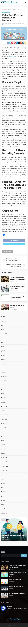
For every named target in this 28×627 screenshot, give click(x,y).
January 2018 (4, 457)
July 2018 (3, 432)
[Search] (25, 2)
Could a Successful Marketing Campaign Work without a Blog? (17, 278)
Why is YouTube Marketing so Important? (17, 306)
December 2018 (4, 410)
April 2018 (3, 445)
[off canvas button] (21, 2)
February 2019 (4, 402)
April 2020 (3, 351)
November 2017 (4, 466)
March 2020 (3, 355)
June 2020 (3, 342)
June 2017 (3, 487)
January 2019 (4, 406)
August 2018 (3, 428)
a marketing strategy (11, 56)
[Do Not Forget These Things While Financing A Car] (14, 529)
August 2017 (3, 479)
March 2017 (3, 500)
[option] (14, 529)
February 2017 (4, 504)
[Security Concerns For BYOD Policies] (4, 595)
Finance (4, 533)
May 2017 (3, 492)
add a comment (8, 251)
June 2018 (3, 436)
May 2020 (3, 346)
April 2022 (3, 325)
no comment (21, 23)
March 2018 (3, 449)
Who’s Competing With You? (15, 579)
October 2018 (4, 419)
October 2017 (4, 470)
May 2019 (3, 393)
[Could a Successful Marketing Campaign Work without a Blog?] (4, 567)
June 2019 (3, 389)
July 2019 (3, 385)
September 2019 (4, 376)
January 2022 (4, 329)
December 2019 (4, 363)
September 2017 (4, 474)
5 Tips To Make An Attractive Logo (16, 586)
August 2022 (3, 321)
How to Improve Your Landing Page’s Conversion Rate (17, 297)
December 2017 (4, 462)
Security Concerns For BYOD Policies (17, 593)
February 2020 (4, 359)
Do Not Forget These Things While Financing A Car (14, 536)
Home (3, 9)
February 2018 (4, 453)
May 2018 (3, 440)
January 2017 (4, 509)
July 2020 (3, 338)
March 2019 (3, 398)
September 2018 (4, 423)
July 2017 (3, 483)
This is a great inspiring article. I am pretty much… (17, 609)
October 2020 (4, 334)
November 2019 (4, 368)
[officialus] (9, 2)
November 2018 (4, 415)
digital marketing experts (9, 112)
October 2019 (4, 372)
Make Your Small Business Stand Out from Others (17, 287)
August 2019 (3, 381)
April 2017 (3, 496)
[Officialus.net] (14, 619)
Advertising (6, 12)
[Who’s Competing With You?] (4, 581)
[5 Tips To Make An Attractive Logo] (4, 588)
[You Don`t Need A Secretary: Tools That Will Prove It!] (4, 574)
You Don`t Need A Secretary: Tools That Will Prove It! (17, 573)
